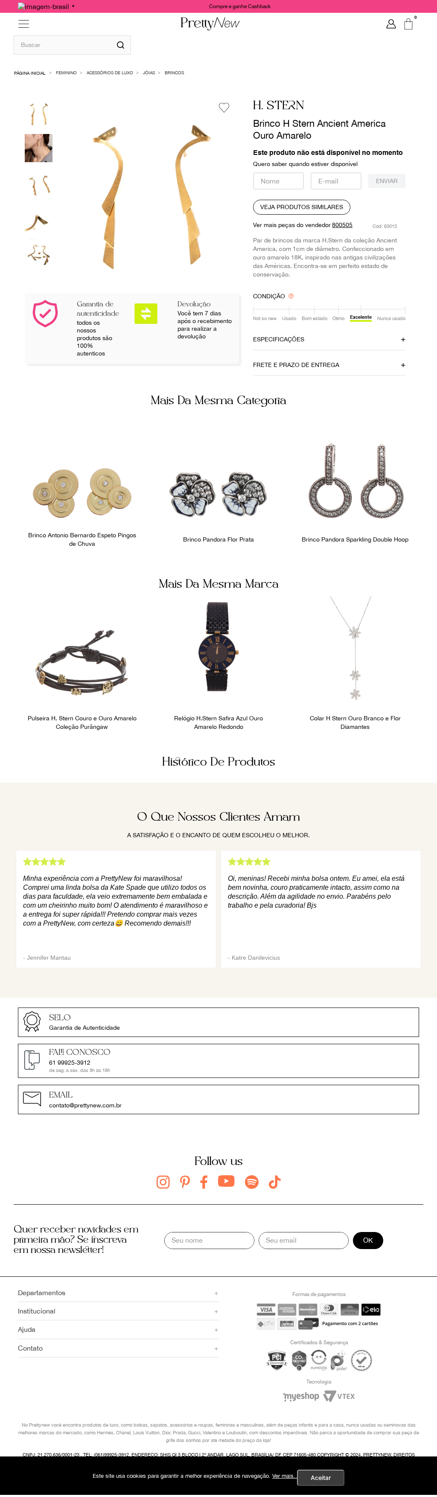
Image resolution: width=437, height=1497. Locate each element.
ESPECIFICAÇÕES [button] (278, 339)
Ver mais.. (284, 1476)
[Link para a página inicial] (30, 72)
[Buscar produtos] (121, 45)
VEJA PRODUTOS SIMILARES (301, 207)
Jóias (149, 72)
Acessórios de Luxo (110, 72)
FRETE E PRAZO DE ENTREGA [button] (296, 364)
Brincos (174, 72)
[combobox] (72, 45)
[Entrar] (391, 23)
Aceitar (321, 1477)
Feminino (66, 72)
